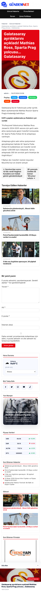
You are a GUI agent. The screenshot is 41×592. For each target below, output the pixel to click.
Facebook (23, 97)
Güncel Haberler (13, 11)
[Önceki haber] (30, 402)
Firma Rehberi (29, 11)
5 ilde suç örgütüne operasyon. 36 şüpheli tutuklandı (19, 475)
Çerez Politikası (25, 16)
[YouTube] (23, 387)
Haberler (5, 24)
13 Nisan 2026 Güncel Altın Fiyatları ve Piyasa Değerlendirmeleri (20, 479)
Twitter (14, 97)
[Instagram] (17, 387)
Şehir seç (9, 367)
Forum (12, 16)
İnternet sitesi (7, 325)
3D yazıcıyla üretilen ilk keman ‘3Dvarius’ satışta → (32, 173)
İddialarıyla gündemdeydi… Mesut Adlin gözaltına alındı (21, 467)
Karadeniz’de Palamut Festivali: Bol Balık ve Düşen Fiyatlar (19, 483)
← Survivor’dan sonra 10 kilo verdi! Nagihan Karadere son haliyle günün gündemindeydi (12, 172)
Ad (3, 307)
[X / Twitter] (11, 387)
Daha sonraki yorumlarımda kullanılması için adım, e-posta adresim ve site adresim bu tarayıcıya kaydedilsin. (20, 338)
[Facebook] (5, 387)
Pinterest (15, 101)
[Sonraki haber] (34, 402)
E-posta (6, 316)
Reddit (7, 101)
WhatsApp (33, 97)
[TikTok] (30, 387)
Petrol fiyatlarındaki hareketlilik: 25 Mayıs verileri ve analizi (21, 471)
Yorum (5, 287)
